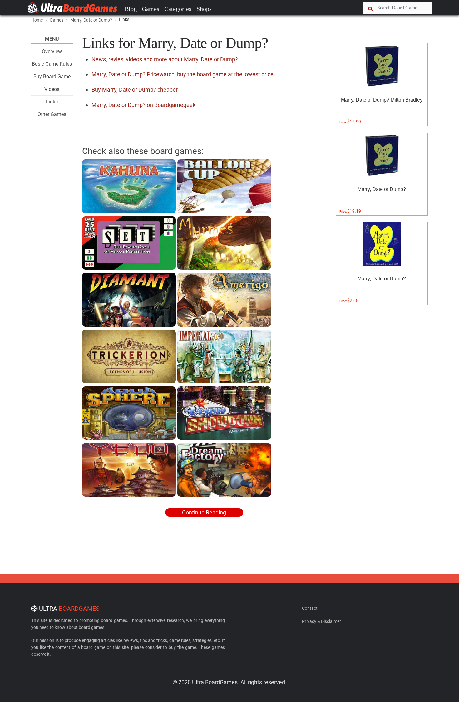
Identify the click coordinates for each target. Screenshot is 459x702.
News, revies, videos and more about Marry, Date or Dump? (164, 59)
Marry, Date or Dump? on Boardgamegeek (143, 105)
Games (150, 8)
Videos (51, 89)
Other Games (51, 114)
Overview (52, 51)
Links (52, 102)
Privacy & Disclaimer (321, 621)
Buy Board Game (52, 76)
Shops (204, 8)
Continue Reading (204, 512)
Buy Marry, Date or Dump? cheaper (134, 89)
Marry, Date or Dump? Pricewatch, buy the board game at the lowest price (182, 74)
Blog (131, 8)
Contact (310, 608)
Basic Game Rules (52, 64)
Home (37, 20)
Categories (177, 8)
